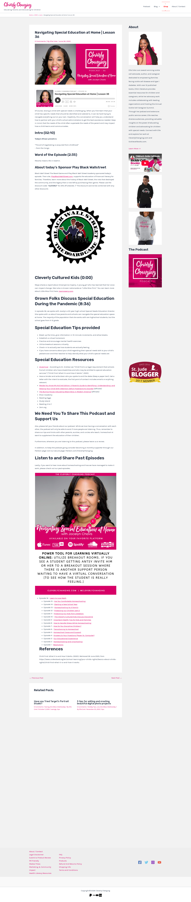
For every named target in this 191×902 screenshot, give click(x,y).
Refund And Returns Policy (70, 864)
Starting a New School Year (65, 604)
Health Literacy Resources (40, 873)
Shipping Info (65, 867)
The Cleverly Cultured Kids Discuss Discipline (73, 617)
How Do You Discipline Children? (67, 626)
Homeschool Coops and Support (67, 632)
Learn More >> (135, 148)
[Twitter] (146, 862)
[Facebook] (140, 862)
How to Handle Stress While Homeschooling (72, 623)
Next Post (116, 678)
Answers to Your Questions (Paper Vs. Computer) (74, 635)
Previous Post (36, 678)
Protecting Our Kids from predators (69, 614)
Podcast (146, 6)
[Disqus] (75, 748)
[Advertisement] (145, 324)
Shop (166, 6)
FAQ (60, 854)
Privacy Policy (65, 858)
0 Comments (40, 41)
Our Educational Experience (66, 638)
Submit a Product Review (40, 858)
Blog (156, 6)
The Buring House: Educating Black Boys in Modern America (65, 392)
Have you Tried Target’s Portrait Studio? (51, 702)
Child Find (43, 367)
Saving (47, 707)
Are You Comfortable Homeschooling (70, 601)
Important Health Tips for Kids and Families (72, 620)
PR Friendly (34, 861)
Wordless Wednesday (58, 707)
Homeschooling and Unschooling (68, 641)
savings (53, 709)
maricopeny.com (66, 291)
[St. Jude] (145, 372)
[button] (159, 6)
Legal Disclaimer (36, 854)
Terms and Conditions (68, 870)
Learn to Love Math (58, 598)
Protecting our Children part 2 (67, 610)
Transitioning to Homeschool (66, 629)
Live (98, 707)
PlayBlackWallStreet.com (62, 176)
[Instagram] (153, 862)
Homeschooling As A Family (66, 607)
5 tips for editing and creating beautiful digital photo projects (94, 702)
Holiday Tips (92, 707)
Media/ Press (34, 864)
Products (63, 861)
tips (58, 709)
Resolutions (58, 645)
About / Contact (178, 6)
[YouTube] (159, 862)
